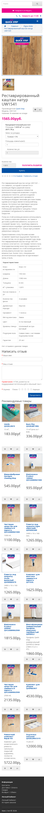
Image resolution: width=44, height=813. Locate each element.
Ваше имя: (7, 355)
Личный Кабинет (9, 800)
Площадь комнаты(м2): (15, 141)
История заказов (9, 802)
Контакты (6, 785)
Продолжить (35, 395)
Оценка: (6, 389)
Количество (7, 161)
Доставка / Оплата (9, 787)
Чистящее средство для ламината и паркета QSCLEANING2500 (12, 688)
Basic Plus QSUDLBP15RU (32, 425)
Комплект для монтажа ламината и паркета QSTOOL (33, 578)
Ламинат (14, 26)
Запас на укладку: (12, 133)
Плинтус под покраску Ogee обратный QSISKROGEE (33, 527)
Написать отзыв (31, 176)
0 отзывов (17, 176)
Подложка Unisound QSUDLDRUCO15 (33, 736)
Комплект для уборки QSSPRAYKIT (33, 686)
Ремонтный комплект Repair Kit (9, 736)
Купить (22, 170)
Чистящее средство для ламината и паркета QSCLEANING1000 (12, 528)
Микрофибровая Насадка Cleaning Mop (12, 476)
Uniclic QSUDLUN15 (9, 425)
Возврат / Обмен (9, 792)
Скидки (5, 790)
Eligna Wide (28, 26)
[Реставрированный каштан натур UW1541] (22, 55)
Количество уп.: (13, 149)
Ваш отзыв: (8, 364)
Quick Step (20, 108)
